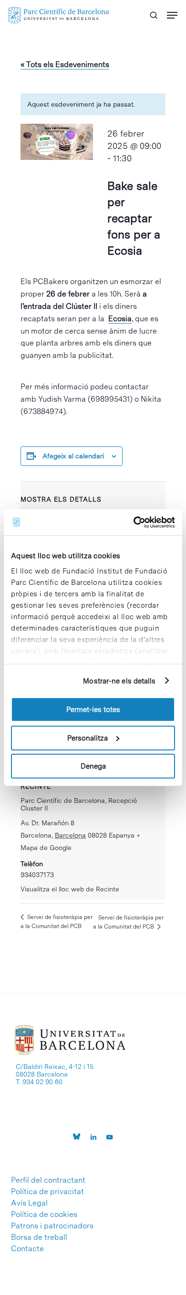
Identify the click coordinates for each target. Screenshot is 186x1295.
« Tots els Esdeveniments (65, 64)
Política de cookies (44, 1214)
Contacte (27, 1249)
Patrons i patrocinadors (52, 1226)
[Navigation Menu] (172, 15)
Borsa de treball (39, 1237)
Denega (93, 766)
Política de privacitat (47, 1192)
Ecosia (120, 318)
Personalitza (87, 737)
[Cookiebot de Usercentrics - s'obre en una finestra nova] (134, 522)
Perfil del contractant (48, 1180)
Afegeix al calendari (73, 456)
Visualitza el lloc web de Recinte (70, 889)
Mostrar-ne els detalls (119, 680)
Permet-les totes (93, 709)
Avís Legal (29, 1203)
